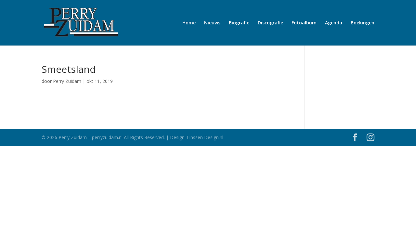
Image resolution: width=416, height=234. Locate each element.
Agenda (333, 23)
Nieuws (212, 23)
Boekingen (362, 23)
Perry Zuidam (67, 81)
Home (189, 23)
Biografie (239, 23)
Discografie (270, 23)
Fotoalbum (304, 23)
